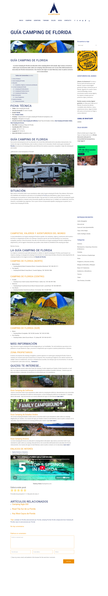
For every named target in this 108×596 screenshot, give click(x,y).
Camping (79, 252)
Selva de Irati (80, 224)
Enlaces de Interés (18, 101)
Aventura (79, 243)
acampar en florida (20, 520)
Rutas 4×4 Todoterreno (83, 268)
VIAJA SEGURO (82, 127)
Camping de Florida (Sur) (20, 93)
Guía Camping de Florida (18, 80)
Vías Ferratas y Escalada (83, 280)
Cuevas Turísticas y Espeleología (86, 255)
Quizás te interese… (16, 99)
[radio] (12, 490)
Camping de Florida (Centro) (21, 91)
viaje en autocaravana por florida (25, 522)
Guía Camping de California (22, 390)
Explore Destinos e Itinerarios (20, 452)
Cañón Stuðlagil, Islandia (83, 233)
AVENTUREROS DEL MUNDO (86, 76)
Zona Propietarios (18, 97)
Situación (14, 83)
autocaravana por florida (33, 520)
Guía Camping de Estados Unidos (24, 415)
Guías (78, 258)
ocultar (31, 75)
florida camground (57, 520)
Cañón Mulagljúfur (82, 221)
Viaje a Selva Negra (82, 230)
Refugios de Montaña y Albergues (86, 264)
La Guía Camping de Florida (18, 87)
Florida (45, 195)
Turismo (79, 274)
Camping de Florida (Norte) (20, 89)
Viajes (79, 277)
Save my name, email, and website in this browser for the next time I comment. (33, 557)
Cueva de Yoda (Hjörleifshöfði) (85, 227)
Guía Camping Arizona (20, 439)
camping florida (46, 520)
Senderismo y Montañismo (84, 271)
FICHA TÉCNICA (15, 78)
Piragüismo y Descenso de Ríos (85, 261)
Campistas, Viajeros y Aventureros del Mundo (25, 85)
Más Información (16, 95)
